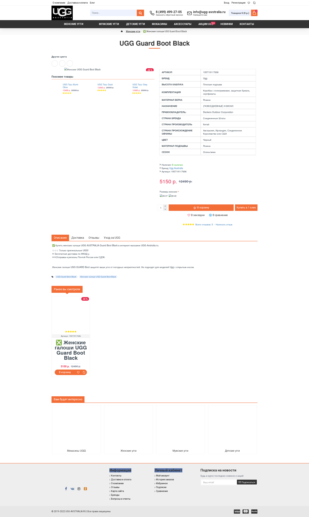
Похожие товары (62, 76)
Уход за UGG (112, 237)
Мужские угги (180, 450)
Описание (60, 237)
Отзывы (94, 237)
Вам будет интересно (68, 399)
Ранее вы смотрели (67, 289)
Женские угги (133, 31)
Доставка (77, 237)
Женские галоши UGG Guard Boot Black (98, 276)
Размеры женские (168, 191)
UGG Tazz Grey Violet (139, 86)
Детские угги (232, 450)
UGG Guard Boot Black (66, 276)
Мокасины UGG (76, 450)
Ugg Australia (176, 168)
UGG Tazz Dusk (105, 84)
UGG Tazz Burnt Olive (70, 86)
